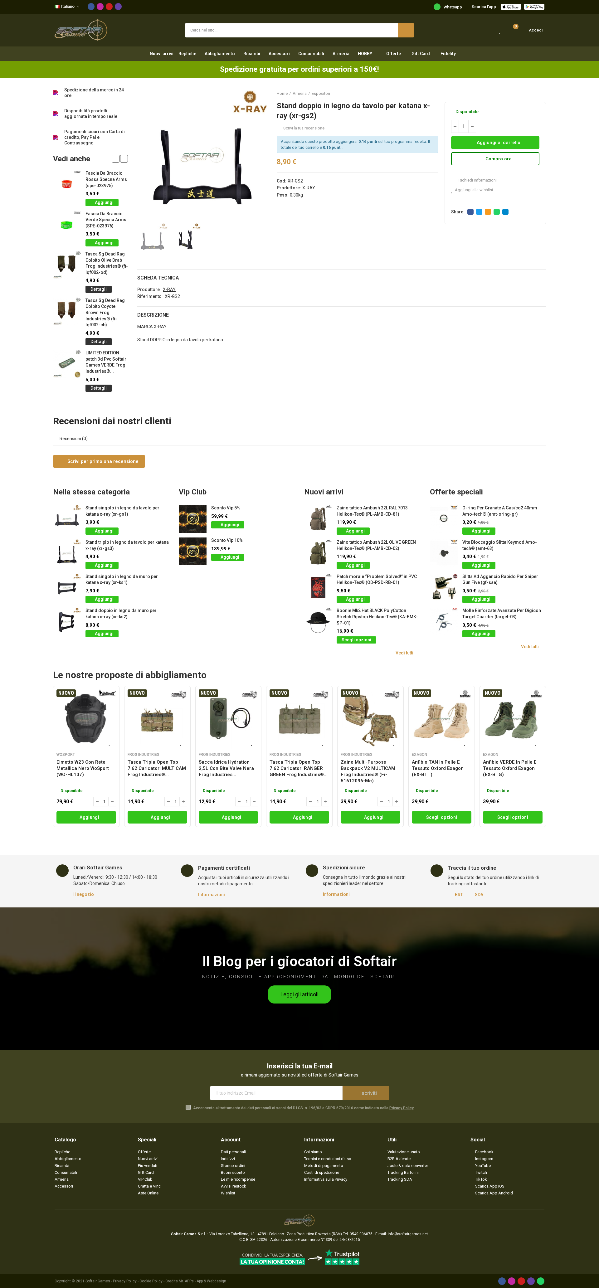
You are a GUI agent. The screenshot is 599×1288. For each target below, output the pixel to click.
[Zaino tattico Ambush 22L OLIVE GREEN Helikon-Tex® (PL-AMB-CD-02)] (318, 553)
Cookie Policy (151, 1281)
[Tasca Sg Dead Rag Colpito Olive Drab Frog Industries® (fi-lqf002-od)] (67, 265)
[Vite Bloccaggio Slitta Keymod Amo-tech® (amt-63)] (444, 553)
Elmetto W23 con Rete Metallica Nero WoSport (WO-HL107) (82, 768)
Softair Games (97, 1281)
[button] (115, 159)
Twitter (479, 212)
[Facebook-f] (91, 6)
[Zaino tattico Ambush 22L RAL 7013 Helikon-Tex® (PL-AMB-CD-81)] (318, 519)
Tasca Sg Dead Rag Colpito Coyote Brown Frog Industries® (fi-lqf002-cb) (105, 312)
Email (488, 212)
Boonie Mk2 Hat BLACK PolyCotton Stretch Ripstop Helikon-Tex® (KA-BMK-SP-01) (377, 616)
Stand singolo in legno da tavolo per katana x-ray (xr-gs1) (122, 511)
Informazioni (211, 894)
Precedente (525, 93)
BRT (459, 894)
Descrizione (153, 315)
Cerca (406, 30)
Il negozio (83, 894)
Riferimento (149, 296)
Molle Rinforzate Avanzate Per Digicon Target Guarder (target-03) (501, 613)
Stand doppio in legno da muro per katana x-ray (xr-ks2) (121, 613)
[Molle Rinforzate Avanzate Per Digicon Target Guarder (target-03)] (444, 621)
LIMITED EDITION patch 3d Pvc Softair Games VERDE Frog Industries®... (105, 362)
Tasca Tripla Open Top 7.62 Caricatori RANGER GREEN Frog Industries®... (299, 768)
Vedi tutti (404, 652)
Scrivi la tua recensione (303, 128)
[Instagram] (100, 6)
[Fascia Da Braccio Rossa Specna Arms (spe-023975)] (67, 184)
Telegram (505, 212)
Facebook (470, 212)
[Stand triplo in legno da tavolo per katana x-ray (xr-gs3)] (67, 553)
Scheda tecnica (158, 278)
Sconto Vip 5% (225, 507)
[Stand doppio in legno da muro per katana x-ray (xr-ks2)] (67, 621)
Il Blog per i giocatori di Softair (299, 961)
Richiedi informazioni (477, 180)
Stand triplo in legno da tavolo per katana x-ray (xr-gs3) (127, 545)
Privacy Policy (401, 1108)
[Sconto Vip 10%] (193, 551)
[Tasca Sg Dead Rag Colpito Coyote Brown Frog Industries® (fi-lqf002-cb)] (67, 311)
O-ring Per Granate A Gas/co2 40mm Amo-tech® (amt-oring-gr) (499, 511)
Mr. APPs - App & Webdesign (202, 1281)
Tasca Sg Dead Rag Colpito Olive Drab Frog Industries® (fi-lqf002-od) (106, 263)
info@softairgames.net (408, 1234)
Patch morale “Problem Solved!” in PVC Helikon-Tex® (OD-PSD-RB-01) (377, 579)
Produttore (148, 289)
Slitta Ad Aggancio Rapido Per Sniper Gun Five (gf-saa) (500, 579)
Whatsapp (453, 7)
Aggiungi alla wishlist (474, 189)
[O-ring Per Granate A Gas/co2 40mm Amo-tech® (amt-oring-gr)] (444, 519)
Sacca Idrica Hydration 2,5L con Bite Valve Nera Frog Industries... (226, 768)
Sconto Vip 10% (227, 540)
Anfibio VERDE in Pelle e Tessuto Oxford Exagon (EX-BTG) (510, 768)
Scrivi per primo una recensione (102, 461)
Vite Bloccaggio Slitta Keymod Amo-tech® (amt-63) (499, 545)
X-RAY (308, 187)
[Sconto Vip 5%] (193, 519)
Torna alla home (533, 93)
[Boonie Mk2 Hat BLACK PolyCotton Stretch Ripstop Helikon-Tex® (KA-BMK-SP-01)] (318, 621)
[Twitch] (118, 6)
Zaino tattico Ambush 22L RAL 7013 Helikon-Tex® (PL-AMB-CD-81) (372, 511)
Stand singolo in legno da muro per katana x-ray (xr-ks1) (121, 579)
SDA (479, 894)
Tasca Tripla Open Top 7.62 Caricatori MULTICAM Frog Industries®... (157, 768)
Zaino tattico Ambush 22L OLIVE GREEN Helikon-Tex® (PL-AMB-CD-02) (376, 545)
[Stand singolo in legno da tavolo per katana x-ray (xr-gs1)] (67, 519)
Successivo (541, 93)
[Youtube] (109, 6)
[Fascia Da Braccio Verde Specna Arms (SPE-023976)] (67, 225)
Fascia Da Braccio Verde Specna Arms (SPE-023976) (105, 219)
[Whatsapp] (540, 1281)
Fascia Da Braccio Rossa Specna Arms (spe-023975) (106, 179)
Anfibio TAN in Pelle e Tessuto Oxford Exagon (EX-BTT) (438, 768)
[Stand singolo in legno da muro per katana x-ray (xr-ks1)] (67, 587)
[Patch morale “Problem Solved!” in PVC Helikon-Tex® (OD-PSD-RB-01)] (318, 587)
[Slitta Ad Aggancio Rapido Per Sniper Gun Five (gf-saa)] (444, 587)
